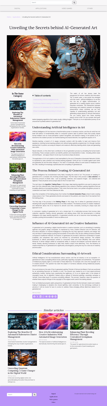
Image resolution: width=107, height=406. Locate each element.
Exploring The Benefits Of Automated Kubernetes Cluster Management (17, 116)
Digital (17, 8)
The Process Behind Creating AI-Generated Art (47, 103)
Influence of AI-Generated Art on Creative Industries (49, 107)
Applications (41, 8)
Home (9, 17)
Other (90, 8)
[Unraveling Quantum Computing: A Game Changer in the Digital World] (17, 199)
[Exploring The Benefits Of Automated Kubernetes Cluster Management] (17, 105)
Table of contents (42, 95)
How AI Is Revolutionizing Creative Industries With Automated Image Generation (17, 147)
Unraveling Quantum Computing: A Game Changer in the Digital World (18, 209)
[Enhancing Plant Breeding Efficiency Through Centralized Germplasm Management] (17, 167)
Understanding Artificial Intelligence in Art (45, 99)
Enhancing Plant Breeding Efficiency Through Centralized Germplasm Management (18, 179)
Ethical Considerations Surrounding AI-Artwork (47, 111)
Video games (67, 8)
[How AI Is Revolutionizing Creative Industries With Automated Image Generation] (17, 136)
